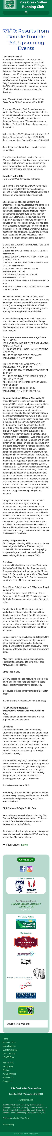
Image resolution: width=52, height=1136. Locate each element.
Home (5, 1039)
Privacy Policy (8, 1124)
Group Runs (8, 1066)
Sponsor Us (8, 1077)
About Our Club (9, 1042)
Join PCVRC (8, 1063)
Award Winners (9, 1074)
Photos (6, 1070)
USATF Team (8, 1057)
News (24, 844)
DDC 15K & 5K (9, 1053)
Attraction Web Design (21, 1118)
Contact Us (26, 859)
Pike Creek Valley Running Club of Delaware (26, 4)
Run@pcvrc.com (26, 1100)
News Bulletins (9, 1046)
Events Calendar (10, 1050)
